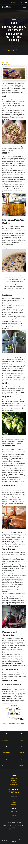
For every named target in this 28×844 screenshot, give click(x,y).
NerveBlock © (14, 779)
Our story (14, 803)
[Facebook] (12, 792)
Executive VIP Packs (14, 784)
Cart (14, 813)
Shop (14, 801)
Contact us (14, 819)
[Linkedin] (16, 792)
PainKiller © (14, 780)
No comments (14, 51)
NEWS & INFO (14, 804)
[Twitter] (13, 792)
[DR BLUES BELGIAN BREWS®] (6, 7)
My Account (14, 811)
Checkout (14, 815)
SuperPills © (14, 782)
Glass (14, 786)
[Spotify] (18, 792)
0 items (24, 3)
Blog (9, 64)
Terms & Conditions (14, 817)
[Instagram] (10, 792)
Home (14, 799)
